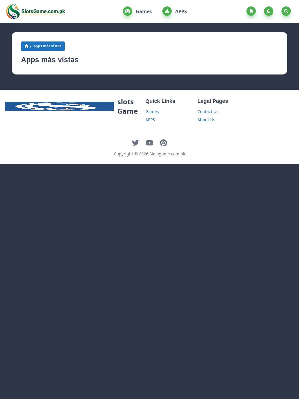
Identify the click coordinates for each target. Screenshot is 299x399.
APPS (180, 11)
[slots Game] (36, 11)
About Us (206, 119)
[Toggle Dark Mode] (270, 11)
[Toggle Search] (286, 11)
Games (143, 11)
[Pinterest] (163, 142)
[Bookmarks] (252, 11)
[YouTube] (149, 142)
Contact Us (207, 111)
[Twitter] (135, 142)
